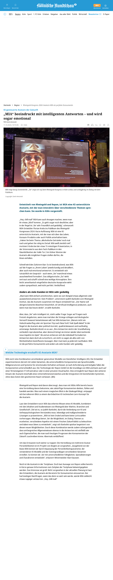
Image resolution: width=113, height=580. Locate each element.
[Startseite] (56, 6)
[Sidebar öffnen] (10, 14)
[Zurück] (5, 14)
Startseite (7, 105)
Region (17, 105)
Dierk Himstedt (12, 122)
